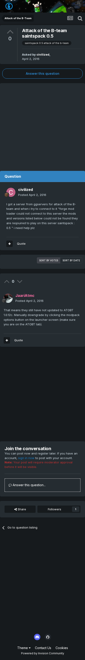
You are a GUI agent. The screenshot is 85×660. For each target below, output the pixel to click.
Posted (32, 195)
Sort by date (71, 260)
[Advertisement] (42, 126)
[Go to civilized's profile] (10, 192)
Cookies (62, 648)
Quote (21, 243)
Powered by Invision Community (42, 653)
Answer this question (42, 73)
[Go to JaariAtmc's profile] (8, 298)
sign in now (26, 458)
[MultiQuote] (9, 244)
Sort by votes (48, 260)
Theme (23, 648)
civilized (42, 54)
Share (21, 509)
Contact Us (43, 648)
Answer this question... (29, 485)
